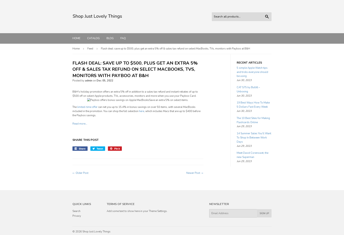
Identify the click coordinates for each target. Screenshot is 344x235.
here (141, 111)
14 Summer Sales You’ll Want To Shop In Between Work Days (254, 138)
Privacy (76, 216)
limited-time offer (87, 107)
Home (76, 38)
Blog (110, 38)
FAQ (123, 38)
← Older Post (80, 173)
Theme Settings (158, 211)
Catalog (93, 38)
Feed (90, 48)
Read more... (79, 124)
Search (76, 211)
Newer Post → (194, 173)
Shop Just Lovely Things (96, 231)
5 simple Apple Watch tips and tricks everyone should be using (252, 72)
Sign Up (264, 213)
